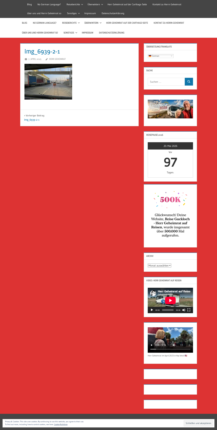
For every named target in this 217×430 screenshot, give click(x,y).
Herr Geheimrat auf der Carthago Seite (127, 4)
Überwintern (94, 4)
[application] (170, 300)
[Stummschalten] (183, 310)
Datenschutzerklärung (113, 13)
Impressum (90, 13)
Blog (29, 4)
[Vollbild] (188, 310)
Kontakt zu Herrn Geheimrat (167, 4)
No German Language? (49, 4)
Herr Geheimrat (57, 58)
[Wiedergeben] (151, 310)
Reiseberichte (73, 4)
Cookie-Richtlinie (61, 424)
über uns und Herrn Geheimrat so (44, 13)
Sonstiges (72, 13)
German (155, 56)
